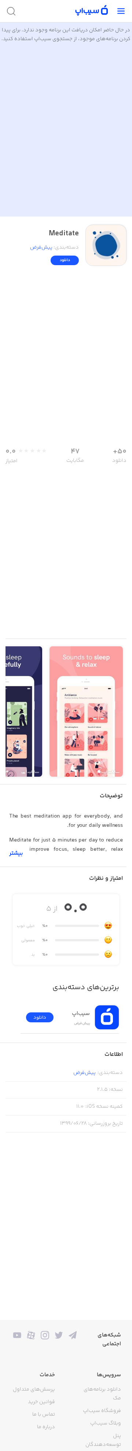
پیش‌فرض (41, 247)
